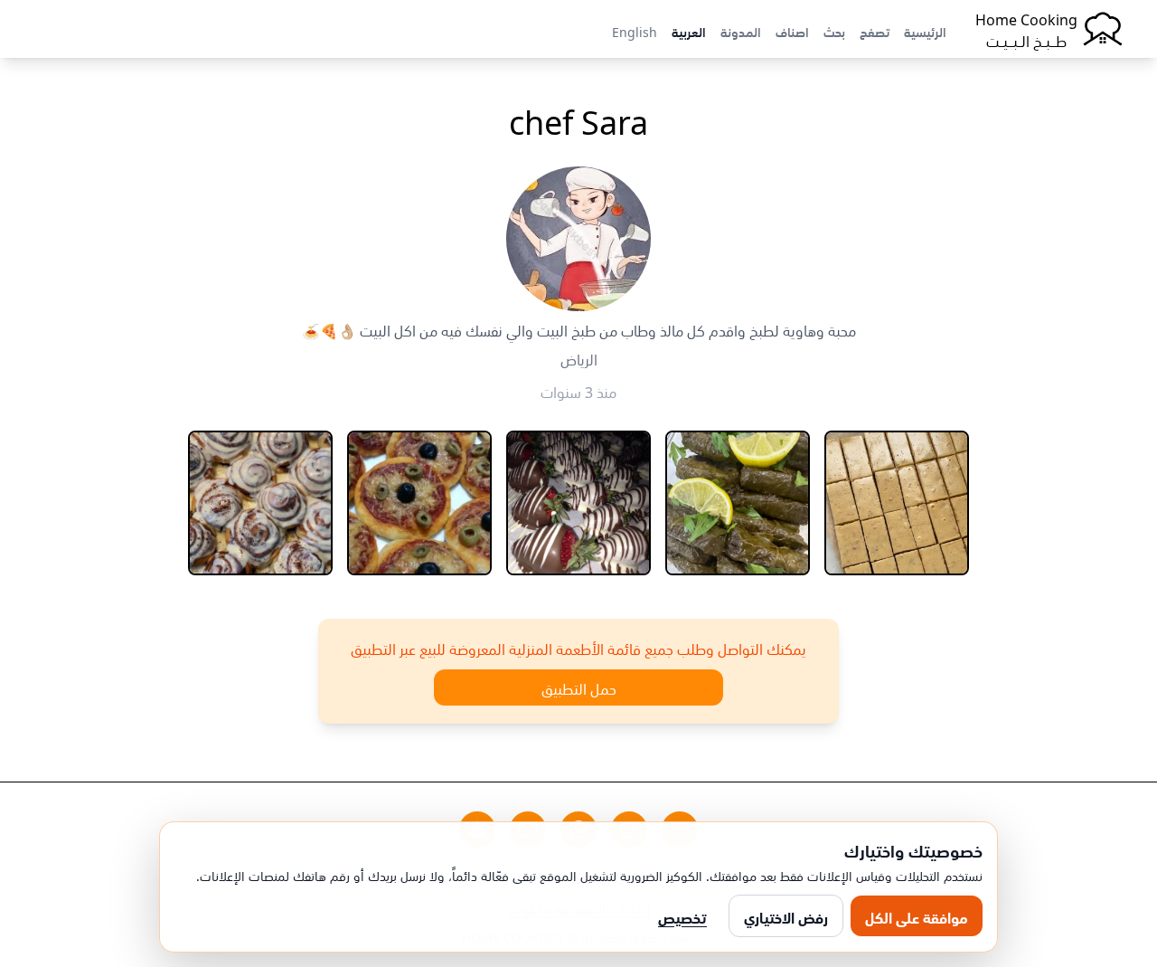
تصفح (874, 31)
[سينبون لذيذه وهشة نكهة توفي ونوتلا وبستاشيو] (260, 503)
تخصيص (682, 916)
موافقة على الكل (916, 916)
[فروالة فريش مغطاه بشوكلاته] (578, 503)
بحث (834, 31)
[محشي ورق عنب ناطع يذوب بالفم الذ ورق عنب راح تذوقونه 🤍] (737, 503)
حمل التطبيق (578, 687)
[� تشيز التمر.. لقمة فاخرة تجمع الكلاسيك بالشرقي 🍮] (896, 503)
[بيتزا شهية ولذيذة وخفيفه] (419, 503)
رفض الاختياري (786, 916)
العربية (689, 31)
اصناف (792, 31)
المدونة (740, 31)
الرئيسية (925, 31)
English (634, 31)
